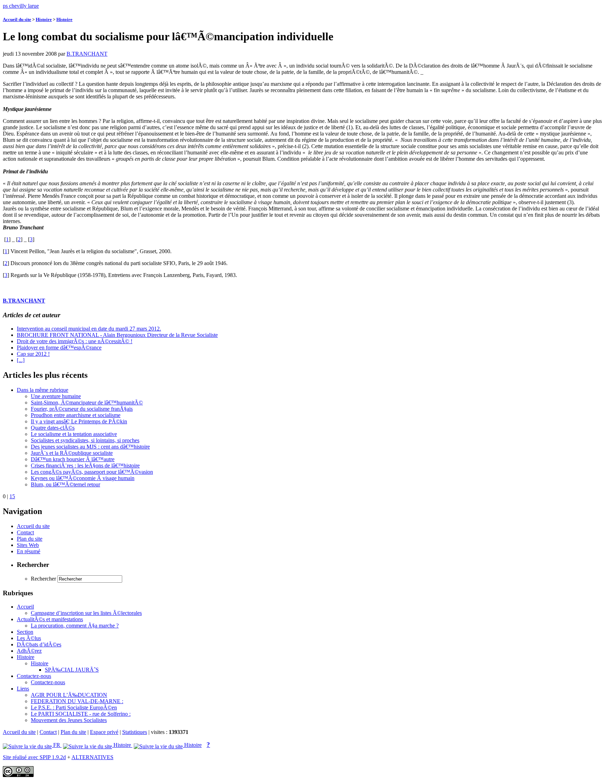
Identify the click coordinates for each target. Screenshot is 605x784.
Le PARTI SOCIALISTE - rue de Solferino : (81, 714)
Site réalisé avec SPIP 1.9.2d (34, 757)
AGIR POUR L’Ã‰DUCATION (69, 695)
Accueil (25, 607)
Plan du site (29, 539)
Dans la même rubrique (42, 390)
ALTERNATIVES (92, 757)
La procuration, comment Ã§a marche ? (75, 626)
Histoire (44, 19)
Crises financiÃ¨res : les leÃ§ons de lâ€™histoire (85, 466)
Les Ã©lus (29, 638)
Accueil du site (17, 19)
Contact (25, 532)
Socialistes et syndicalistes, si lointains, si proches (85, 440)
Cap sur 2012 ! (33, 354)
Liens (23, 689)
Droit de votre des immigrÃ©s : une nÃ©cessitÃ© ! (74, 341)
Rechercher (43, 579)
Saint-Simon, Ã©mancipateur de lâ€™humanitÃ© (87, 402)
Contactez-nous (34, 676)
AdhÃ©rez (29, 651)
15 (12, 496)
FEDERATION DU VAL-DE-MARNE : (77, 701)
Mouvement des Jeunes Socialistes (69, 720)
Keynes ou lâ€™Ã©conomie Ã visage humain (82, 478)
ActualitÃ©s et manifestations (50, 619)
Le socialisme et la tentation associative (74, 434)
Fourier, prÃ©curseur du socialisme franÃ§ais (82, 409)
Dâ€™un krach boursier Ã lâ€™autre (72, 459)
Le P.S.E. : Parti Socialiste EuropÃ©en (74, 707)
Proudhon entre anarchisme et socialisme (75, 415)
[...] (21, 360)
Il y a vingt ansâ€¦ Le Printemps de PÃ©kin (79, 421)
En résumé (28, 551)
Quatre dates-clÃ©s (53, 428)
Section (25, 632)
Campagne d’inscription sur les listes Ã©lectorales (86, 613)
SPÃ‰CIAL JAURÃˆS (72, 670)
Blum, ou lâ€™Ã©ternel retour (65, 484)
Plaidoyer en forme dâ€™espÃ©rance (59, 348)
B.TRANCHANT (87, 54)
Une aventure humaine (56, 396)
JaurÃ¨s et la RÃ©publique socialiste (72, 453)
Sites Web (28, 545)
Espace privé (104, 732)
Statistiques (134, 732)
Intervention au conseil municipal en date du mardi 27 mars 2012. (89, 329)
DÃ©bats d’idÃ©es (39, 644)
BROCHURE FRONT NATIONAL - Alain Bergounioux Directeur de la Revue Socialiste (117, 335)
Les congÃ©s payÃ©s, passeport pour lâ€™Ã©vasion (92, 472)
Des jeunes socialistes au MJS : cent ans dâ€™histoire (90, 447)
